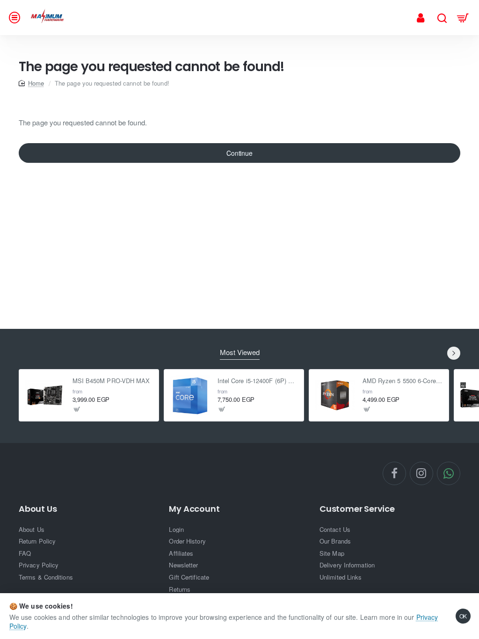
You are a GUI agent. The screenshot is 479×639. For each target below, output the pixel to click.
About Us (38, 509)
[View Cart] (462, 17)
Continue (239, 153)
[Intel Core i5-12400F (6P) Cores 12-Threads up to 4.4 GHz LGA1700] (190, 395)
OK (463, 616)
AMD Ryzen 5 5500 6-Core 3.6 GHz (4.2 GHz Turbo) (403, 381)
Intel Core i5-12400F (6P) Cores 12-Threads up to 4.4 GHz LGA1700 (258, 381)
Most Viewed (240, 352)
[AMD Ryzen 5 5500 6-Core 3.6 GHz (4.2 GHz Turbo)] (335, 395)
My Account (194, 509)
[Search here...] (441, 17)
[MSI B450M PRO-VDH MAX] (45, 395)
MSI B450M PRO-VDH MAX (111, 381)
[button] (77, 410)
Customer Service (357, 509)
